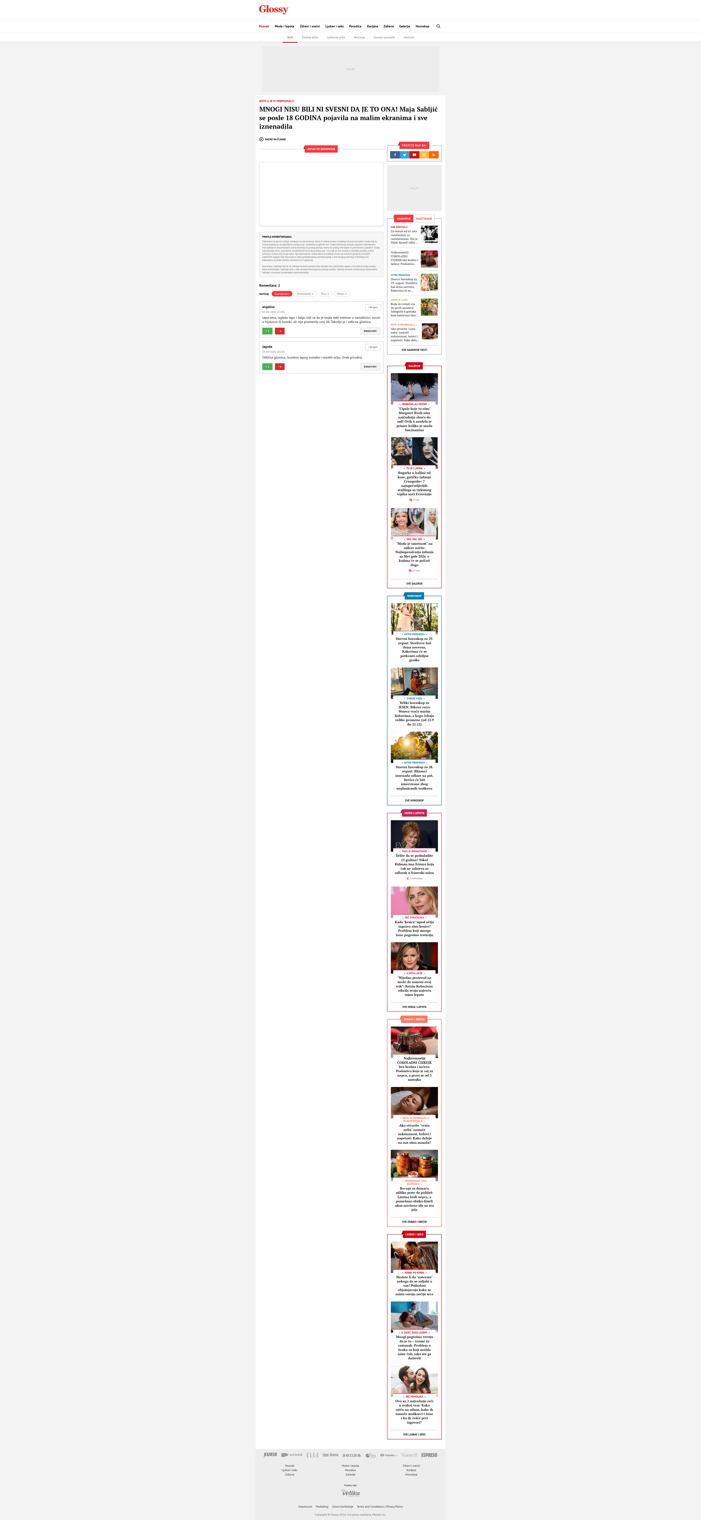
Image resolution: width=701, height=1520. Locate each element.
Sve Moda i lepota (414, 1007)
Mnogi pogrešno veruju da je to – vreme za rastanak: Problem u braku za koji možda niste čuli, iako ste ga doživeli (414, 1347)
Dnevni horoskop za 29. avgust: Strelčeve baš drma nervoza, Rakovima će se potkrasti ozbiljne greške (404, 284)
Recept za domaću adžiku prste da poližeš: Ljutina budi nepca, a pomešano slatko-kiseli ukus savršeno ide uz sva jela (414, 1199)
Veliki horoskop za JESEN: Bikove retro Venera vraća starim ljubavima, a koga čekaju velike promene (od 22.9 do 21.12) (414, 713)
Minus (341, 294)
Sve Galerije (414, 583)
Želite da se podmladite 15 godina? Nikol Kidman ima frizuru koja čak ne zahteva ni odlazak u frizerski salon (414, 864)
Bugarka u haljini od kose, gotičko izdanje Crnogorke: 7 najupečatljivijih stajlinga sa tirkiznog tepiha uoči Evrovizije (414, 483)
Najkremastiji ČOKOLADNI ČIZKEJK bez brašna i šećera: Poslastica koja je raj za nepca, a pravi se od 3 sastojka (405, 258)
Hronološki (304, 294)
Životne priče (310, 37)
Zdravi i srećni (310, 26)
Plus (324, 294)
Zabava (389, 26)
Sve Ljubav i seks (414, 1434)
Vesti (290, 37)
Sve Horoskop (414, 800)
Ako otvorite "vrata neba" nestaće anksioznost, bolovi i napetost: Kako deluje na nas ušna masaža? (405, 334)
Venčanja (359, 37)
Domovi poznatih (384, 37)
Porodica (355, 26)
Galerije (404, 26)
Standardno (282, 294)
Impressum (305, 1506)
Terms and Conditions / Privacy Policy (380, 1506)
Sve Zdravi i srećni (414, 1222)
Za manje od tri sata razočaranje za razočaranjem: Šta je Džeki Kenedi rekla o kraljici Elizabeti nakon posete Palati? (404, 236)
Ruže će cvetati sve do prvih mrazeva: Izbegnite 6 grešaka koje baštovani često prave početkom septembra (404, 309)
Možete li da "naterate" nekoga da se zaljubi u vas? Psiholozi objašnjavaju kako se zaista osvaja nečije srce (414, 1285)
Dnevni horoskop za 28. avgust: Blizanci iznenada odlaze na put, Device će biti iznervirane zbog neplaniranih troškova (414, 777)
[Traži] (438, 26)
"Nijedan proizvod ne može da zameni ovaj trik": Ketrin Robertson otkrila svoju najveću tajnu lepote (414, 986)
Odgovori (370, 331)
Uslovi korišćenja (342, 1506)
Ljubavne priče (336, 37)
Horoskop (422, 26)
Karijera (372, 26)
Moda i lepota (284, 26)
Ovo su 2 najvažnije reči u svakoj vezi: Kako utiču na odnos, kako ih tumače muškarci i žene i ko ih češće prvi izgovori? (414, 1412)
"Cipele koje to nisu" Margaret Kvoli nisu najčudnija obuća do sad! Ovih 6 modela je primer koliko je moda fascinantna (414, 419)
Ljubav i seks (334, 26)
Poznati (264, 26)
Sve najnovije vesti (414, 350)
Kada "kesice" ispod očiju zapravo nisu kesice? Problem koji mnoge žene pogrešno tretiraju (414, 928)
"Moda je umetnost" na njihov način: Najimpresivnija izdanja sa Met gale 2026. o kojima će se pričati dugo (414, 554)
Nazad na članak (275, 139)
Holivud (409, 37)
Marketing (322, 1506)
